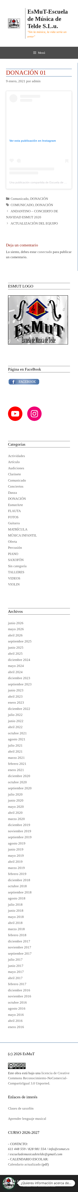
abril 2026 (15, 635)
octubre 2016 (17, 1002)
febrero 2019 (17, 874)
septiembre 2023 (20, 684)
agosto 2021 (16, 739)
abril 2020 (15, 813)
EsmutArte (15, 505)
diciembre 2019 (19, 825)
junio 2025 (15, 647)
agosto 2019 (16, 843)
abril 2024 (15, 672)
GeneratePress (46, 1185)
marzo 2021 (16, 758)
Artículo (14, 462)
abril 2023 (15, 696)
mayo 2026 (16, 629)
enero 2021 (16, 770)
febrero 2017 (17, 984)
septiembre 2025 (20, 641)
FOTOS (13, 517)
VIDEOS (14, 578)
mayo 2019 (16, 856)
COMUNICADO (22, 205)
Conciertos (15, 486)
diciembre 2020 (19, 776)
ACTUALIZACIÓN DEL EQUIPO (34, 223)
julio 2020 (15, 794)
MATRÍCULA (17, 529)
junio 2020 (15, 800)
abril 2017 (15, 978)
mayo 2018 (16, 917)
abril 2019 (15, 862)
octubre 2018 (17, 886)
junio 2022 (15, 721)
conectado (44, 252)
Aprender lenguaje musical (27, 1119)
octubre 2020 (17, 782)
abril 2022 (15, 727)
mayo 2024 (16, 666)
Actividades (16, 456)
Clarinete (14, 474)
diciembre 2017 (19, 941)
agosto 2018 (16, 898)
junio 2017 (15, 966)
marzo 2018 (16, 929)
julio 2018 (15, 904)
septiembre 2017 (20, 953)
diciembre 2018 (19, 880)
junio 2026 (15, 623)
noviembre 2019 (19, 831)
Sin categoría (17, 566)
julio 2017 (15, 959)
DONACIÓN (39, 199)
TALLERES (16, 572)
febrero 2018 (17, 935)
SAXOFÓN (16, 560)
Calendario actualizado (24, 1164)
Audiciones (16, 468)
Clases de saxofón (21, 1108)
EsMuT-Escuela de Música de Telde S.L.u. (47, 18)
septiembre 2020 (20, 788)
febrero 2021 (17, 764)
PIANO (13, 554)
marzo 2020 (16, 819)
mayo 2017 (16, 972)
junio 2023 (15, 690)
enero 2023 (16, 702)
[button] (9, 1183)
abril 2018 (15, 923)
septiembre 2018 (20, 892)
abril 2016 (15, 1021)
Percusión (15, 548)
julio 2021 (15, 745)
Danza (12, 493)
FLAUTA (14, 511)
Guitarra (14, 523)
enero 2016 (16, 1027)
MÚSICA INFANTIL (22, 535)
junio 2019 (15, 849)
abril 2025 (15, 653)
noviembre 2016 (19, 996)
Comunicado (20, 199)
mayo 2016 (16, 1015)
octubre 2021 (17, 733)
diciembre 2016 (19, 990)
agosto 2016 (16, 1008)
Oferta (12, 542)
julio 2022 (15, 715)
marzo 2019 (16, 868)
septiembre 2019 (20, 837)
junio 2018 (15, 911)
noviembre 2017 (19, 947)
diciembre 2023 (19, 678)
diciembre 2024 (19, 660)
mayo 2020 (16, 807)
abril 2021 (15, 751)
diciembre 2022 (19, 709)
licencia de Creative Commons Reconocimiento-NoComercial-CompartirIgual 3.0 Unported (39, 1078)
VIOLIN (14, 584)
